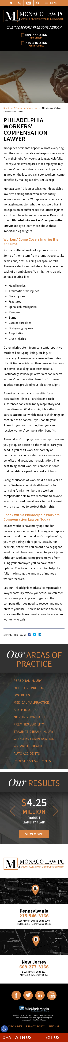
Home (11, 3)
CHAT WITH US (17, 1037)
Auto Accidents (27, 753)
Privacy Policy (35, 1026)
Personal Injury (28, 680)
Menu (53, 3)
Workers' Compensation (34, 739)
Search (38, 3)
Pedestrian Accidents (32, 760)
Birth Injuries (26, 709)
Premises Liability (29, 724)
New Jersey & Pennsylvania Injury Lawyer (21, 108)
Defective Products (30, 688)
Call (19, 3)
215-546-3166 (36, 43)
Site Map (54, 1026)
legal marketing (43, 1018)
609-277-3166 (36, 35)
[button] (11, 810)
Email (28, 3)
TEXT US (51, 1037)
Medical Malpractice (31, 702)
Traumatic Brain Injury (34, 731)
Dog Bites (22, 695)
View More (34, 834)
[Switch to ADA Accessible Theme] (4, 1028)
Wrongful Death (28, 746)
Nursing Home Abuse (31, 717)
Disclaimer (15, 1026)
